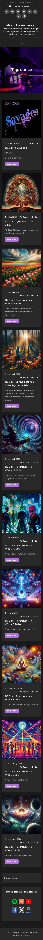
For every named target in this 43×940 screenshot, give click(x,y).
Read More (11, 164)
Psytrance (27, 217)
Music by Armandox (21, 25)
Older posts (11, 878)
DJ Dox (35, 143)
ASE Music (25, 935)
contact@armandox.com (21, 6)
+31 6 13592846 (27, 3)
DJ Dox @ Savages (16, 147)
